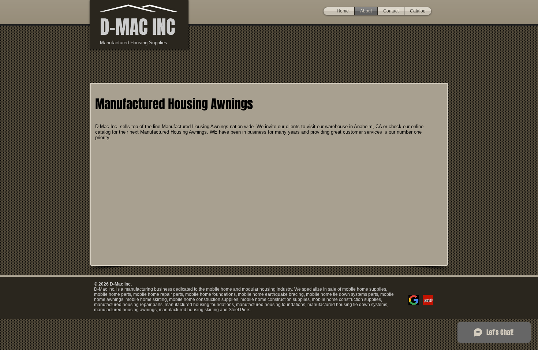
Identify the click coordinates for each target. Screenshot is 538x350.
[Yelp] (428, 300)
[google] (413, 300)
